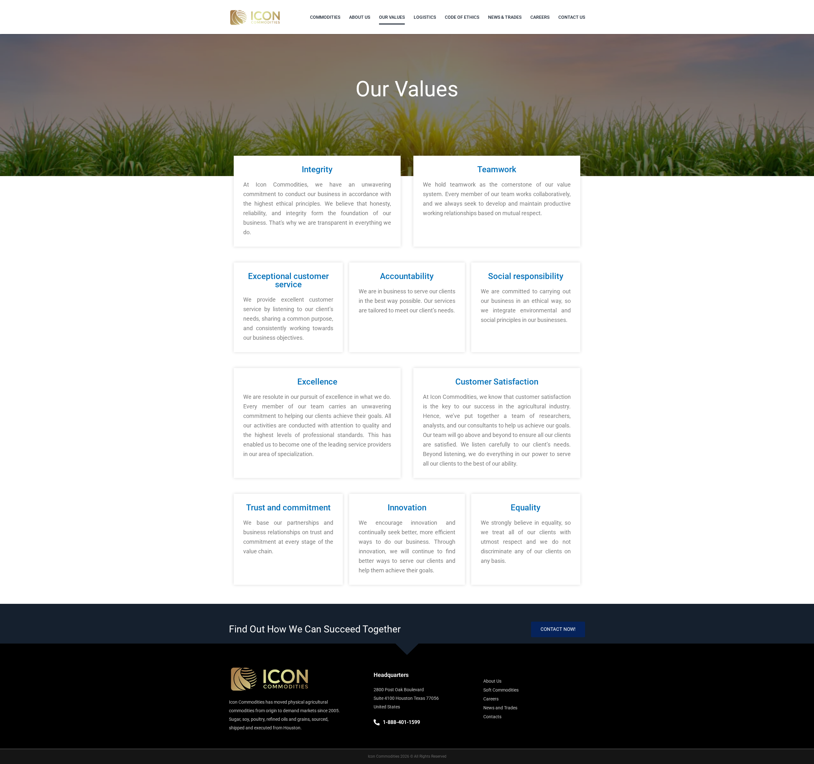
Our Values (392, 17)
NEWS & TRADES (504, 17)
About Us (359, 17)
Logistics (425, 17)
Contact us (571, 17)
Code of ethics (462, 17)
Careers (539, 17)
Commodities (325, 17)
